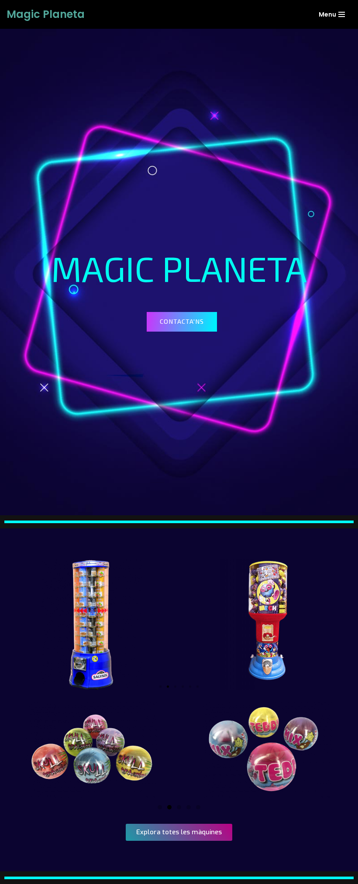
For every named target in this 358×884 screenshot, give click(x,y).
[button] (182, 321)
